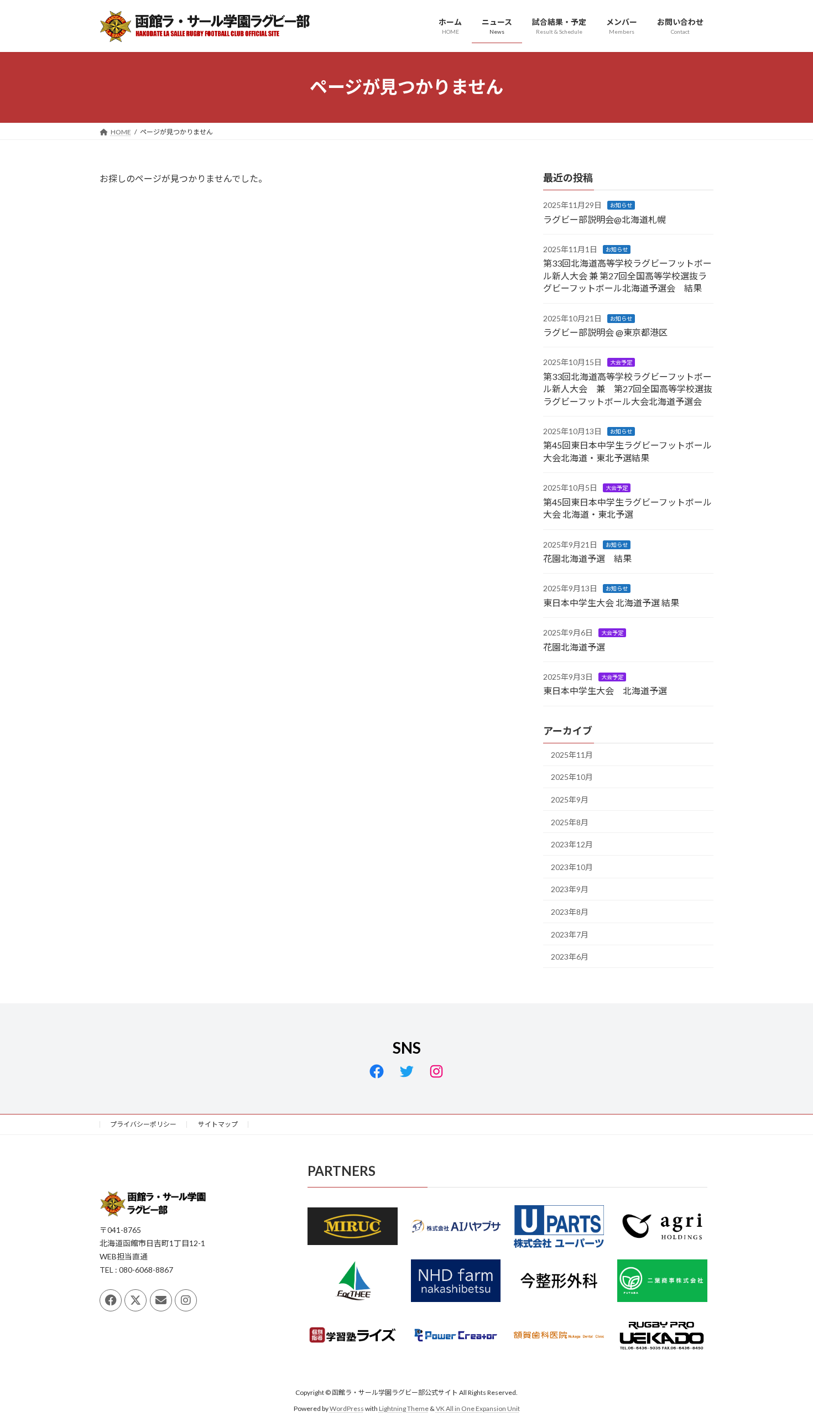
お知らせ (621, 205)
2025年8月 (569, 821)
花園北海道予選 (574, 646)
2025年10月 (572, 777)
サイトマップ (218, 1124)
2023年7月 (569, 934)
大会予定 (621, 362)
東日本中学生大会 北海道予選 (605, 690)
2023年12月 (572, 844)
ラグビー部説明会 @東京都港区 (605, 332)
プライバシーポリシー (143, 1124)
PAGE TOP (784, 1373)
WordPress (347, 1408)
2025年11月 (572, 754)
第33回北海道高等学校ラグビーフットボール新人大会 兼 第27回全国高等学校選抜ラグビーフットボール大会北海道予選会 (627, 388)
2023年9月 (569, 889)
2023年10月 (572, 866)
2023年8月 (569, 911)
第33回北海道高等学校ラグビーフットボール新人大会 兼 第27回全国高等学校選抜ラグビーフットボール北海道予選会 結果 (627, 275)
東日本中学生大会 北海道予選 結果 (611, 602)
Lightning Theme (404, 1408)
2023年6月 (569, 956)
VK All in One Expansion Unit (478, 1408)
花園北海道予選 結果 (587, 558)
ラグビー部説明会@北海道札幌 (604, 218)
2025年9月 (569, 799)
